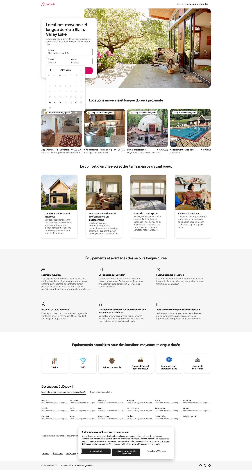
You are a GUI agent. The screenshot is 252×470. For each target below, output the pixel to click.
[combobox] (69, 53)
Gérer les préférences (156, 451)
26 (60, 102)
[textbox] (57, 62)
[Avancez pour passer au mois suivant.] (81, 70)
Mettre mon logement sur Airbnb (193, 4)
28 (71, 102)
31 (50, 108)
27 (65, 102)
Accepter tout (96, 451)
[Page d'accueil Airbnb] (48, 4)
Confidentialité (66, 465)
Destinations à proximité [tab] (101, 392)
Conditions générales (84, 465)
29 (76, 102)
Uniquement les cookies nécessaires (126, 452)
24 (50, 102)
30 (81, 102)
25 (55, 102)
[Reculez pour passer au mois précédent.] (50, 70)
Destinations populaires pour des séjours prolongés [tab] (63, 392)
